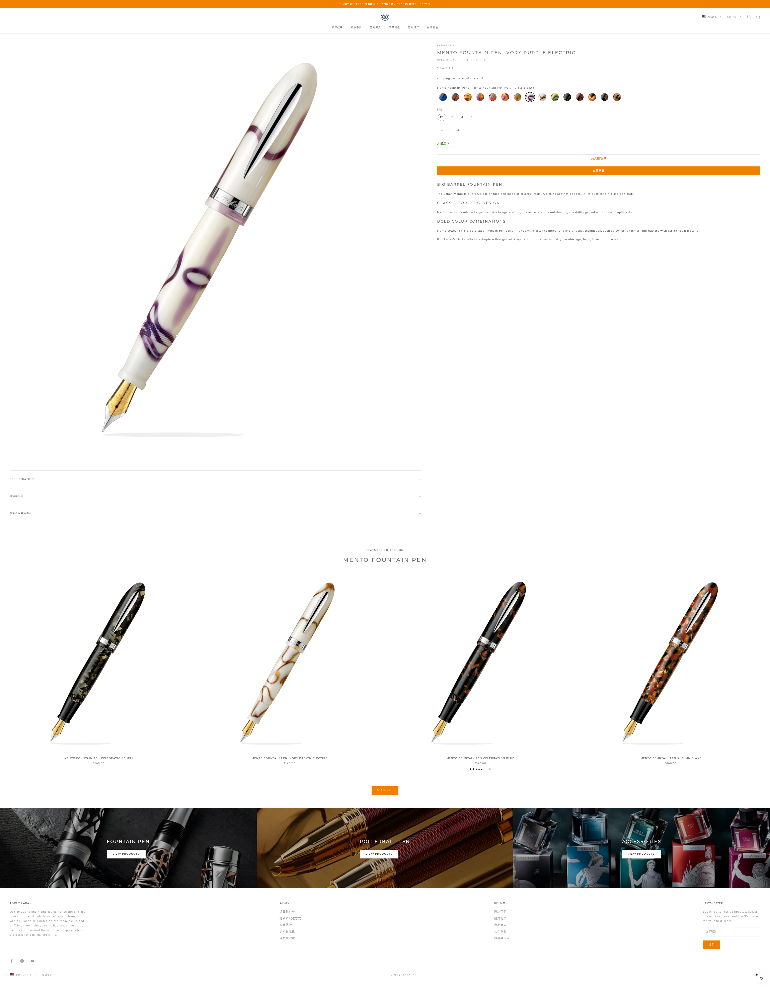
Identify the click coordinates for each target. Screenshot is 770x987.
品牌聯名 (432, 27)
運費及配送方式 (290, 918)
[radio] (442, 97)
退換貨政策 (287, 931)
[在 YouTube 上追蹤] (32, 961)
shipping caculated (451, 78)
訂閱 (711, 944)
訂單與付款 (287, 912)
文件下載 (500, 931)
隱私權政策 (287, 938)
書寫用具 (375, 27)
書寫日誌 (413, 27)
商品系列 (356, 27)
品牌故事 (337, 27)
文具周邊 (394, 27)
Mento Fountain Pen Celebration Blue (480, 758)
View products (126, 854)
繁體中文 (731, 16)
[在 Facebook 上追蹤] (12, 961)
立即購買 (599, 170)
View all (385, 790)
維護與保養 (502, 938)
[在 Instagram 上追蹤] (22, 961)
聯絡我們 (500, 912)
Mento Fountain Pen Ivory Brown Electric (289, 758)
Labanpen (445, 45)
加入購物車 (598, 158)
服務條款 (286, 925)
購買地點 (500, 918)
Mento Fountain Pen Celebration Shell (99, 758)
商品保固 (500, 925)
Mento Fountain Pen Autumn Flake (671, 758)
